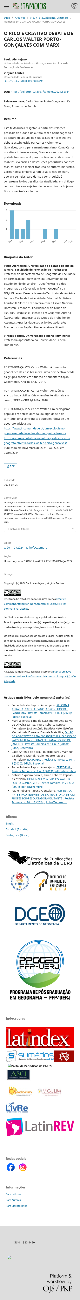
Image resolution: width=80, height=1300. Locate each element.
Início (7, 17)
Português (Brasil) (17, 835)
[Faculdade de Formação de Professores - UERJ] (49, 891)
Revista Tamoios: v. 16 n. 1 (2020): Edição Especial (43, 761)
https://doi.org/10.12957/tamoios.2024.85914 (40, 91)
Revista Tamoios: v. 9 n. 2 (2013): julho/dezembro (44, 771)
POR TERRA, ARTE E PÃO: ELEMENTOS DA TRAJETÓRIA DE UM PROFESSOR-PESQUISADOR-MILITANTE (43, 794)
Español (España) (17, 829)
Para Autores (13, 1200)
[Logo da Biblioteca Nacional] (64, 1061)
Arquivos (20, 17)
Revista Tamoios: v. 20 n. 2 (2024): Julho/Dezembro (43, 800)
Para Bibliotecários (16, 1206)
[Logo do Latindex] (40, 1047)
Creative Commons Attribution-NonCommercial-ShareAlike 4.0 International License (35, 603)
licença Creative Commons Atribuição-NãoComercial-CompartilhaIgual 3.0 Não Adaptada (40, 676)
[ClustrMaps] (9, 1258)
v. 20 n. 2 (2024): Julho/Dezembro (49, 17)
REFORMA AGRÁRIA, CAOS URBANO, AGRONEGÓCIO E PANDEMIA (40, 709)
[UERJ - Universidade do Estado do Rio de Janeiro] (20, 891)
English (11, 823)
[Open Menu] (6, 6)
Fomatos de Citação (18, 529)
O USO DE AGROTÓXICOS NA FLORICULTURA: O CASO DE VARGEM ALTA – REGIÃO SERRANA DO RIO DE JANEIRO (44, 738)
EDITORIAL (34, 759)
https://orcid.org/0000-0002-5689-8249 (23, 81)
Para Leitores (13, 1194)
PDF (12, 466)
